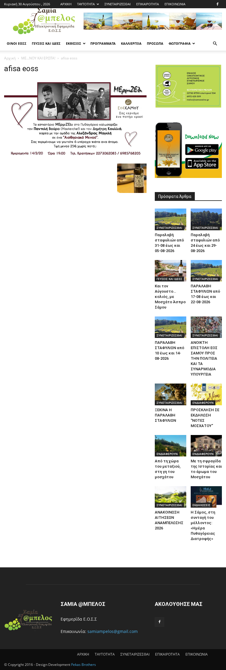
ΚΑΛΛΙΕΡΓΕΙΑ (131, 43)
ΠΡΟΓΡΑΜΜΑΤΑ (103, 43)
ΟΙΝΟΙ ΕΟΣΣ (16, 43)
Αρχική (10, 58)
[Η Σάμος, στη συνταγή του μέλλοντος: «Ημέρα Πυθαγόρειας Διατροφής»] (206, 497)
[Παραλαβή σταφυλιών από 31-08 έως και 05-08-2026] (170, 219)
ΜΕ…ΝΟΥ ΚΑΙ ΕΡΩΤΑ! (38, 58)
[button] (215, 43)
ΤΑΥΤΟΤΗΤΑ (86, 4)
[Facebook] (217, 4)
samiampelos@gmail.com (112, 631)
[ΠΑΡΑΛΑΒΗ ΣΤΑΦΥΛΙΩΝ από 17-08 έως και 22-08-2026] (206, 270)
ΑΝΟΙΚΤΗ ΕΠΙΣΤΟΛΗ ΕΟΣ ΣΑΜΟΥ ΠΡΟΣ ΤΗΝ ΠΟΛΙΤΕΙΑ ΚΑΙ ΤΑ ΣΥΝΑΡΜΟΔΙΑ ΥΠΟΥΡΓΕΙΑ (204, 358)
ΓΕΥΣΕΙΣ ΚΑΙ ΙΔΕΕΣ (46, 43)
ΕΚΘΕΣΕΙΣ (73, 43)
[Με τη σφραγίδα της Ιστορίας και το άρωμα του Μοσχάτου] (206, 445)
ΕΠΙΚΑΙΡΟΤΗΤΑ (147, 4)
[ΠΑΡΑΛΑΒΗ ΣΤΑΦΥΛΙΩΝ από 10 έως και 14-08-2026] (170, 327)
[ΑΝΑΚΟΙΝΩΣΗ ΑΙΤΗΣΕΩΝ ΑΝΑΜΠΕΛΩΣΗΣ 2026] (170, 497)
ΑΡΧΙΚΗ (66, 4)
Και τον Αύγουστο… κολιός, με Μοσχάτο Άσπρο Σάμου (170, 296)
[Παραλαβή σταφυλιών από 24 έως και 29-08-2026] (206, 219)
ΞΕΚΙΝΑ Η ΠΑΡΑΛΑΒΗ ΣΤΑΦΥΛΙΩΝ (165, 415)
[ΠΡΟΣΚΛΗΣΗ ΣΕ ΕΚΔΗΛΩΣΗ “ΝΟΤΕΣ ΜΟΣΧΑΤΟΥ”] (206, 394)
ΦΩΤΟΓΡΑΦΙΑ (180, 43)
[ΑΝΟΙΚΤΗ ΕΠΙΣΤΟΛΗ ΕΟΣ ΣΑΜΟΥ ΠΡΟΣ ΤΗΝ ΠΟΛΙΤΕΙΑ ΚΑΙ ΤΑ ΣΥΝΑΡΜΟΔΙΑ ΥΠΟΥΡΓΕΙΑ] (206, 327)
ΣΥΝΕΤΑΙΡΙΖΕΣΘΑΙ (117, 4)
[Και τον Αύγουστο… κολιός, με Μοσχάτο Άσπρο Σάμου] (170, 270)
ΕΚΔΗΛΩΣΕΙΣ (201, 505)
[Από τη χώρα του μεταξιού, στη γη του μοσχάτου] (170, 445)
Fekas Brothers (83, 664)
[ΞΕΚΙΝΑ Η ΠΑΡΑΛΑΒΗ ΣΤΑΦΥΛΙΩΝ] (170, 394)
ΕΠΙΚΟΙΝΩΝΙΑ (174, 4)
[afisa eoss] (75, 157)
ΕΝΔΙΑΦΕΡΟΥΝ (203, 403)
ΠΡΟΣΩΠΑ (155, 43)
